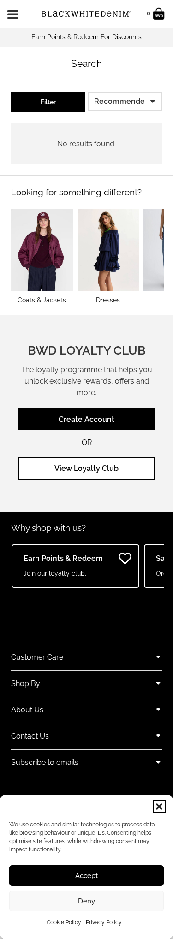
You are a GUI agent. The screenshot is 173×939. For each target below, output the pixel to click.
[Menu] (15, 13)
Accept (86, 876)
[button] (159, 806)
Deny (86, 901)
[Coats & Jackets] (42, 256)
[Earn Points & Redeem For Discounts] (86, 37)
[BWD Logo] (86, 14)
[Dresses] (108, 256)
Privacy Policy (104, 922)
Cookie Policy (64, 922)
